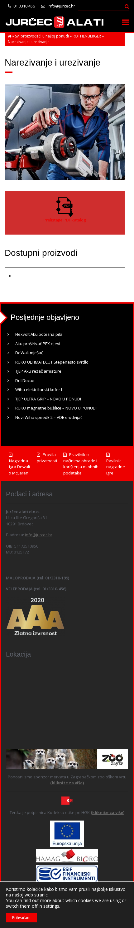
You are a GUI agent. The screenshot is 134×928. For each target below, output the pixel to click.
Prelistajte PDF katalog (65, 220)
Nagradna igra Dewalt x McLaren (19, 467)
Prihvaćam (21, 917)
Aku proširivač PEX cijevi (37, 343)
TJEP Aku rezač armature (38, 371)
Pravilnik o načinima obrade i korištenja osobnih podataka (80, 464)
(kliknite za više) (67, 783)
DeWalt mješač (29, 352)
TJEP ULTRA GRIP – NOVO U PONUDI (48, 399)
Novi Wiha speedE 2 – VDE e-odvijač (48, 417)
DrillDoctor (25, 380)
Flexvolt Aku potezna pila (38, 334)
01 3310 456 (23, 6)
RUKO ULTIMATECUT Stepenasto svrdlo (52, 362)
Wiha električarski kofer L (39, 389)
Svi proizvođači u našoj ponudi (42, 36)
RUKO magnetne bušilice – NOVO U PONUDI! (56, 408)
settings (51, 906)
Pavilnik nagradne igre (115, 467)
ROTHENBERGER (87, 36)
